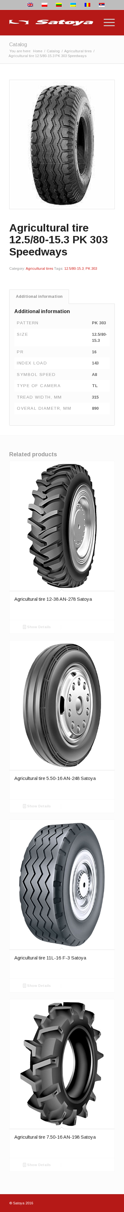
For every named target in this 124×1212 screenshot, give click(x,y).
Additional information (39, 296)
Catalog (18, 44)
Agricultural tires (78, 51)
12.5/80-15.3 (74, 268)
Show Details (38, 627)
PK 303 (91, 268)
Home (37, 51)
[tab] (39, 297)
